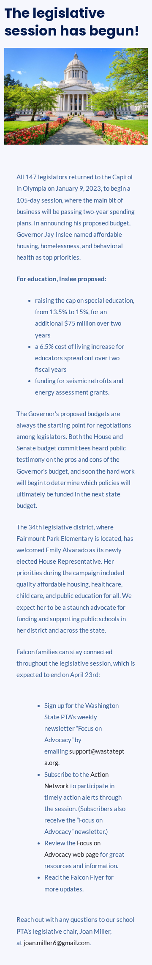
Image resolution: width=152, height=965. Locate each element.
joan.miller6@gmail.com (57, 942)
